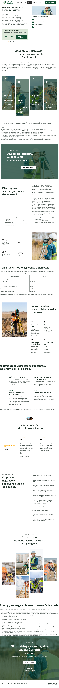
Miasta (28, 2)
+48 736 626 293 (8, 37)
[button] (50, 2)
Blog (37, 2)
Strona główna (19, 2)
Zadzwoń (29, 668)
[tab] (44, 476)
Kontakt (41, 2)
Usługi (33, 2)
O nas (25, 2)
